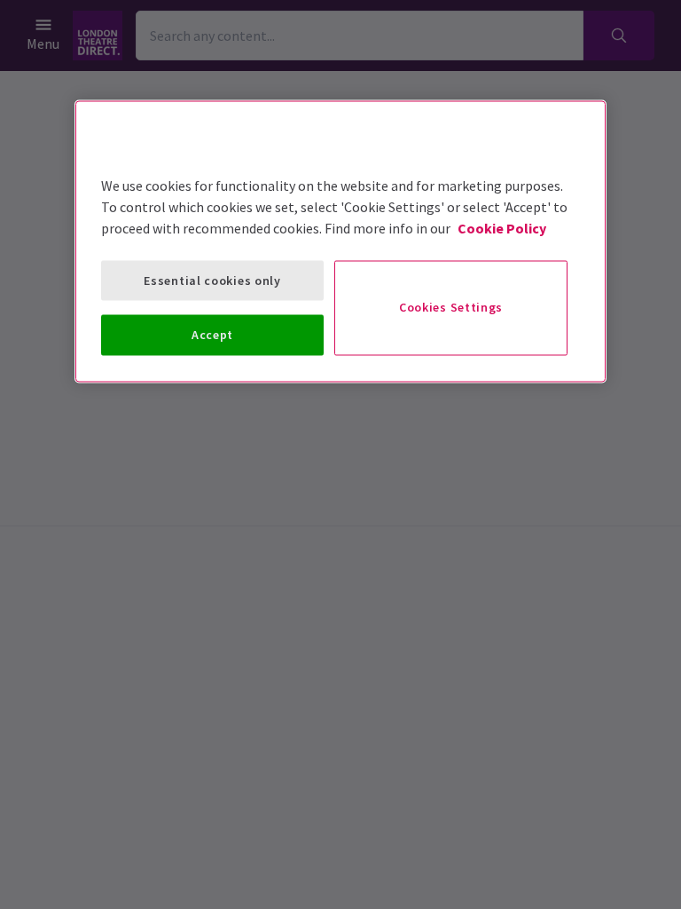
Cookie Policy (502, 227)
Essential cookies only (212, 280)
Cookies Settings (451, 307)
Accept (212, 335)
